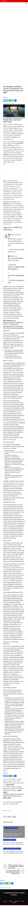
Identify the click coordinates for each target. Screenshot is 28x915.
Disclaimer (16, 901)
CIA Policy (22, 901)
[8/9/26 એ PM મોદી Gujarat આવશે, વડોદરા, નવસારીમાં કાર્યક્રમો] (14, 832)
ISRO (5, 816)
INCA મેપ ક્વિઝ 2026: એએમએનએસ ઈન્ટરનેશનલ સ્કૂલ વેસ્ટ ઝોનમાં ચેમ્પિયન (13, 843)
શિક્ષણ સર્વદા (13, 839)
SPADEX (14, 816)
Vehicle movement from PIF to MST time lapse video (13, 327)
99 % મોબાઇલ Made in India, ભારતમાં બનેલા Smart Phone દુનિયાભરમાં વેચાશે (13, 852)
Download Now (13, 804)
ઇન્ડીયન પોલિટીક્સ (8, 827)
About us (5, 901)
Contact (10, 901)
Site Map (14, 902)
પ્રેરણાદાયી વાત (12, 848)
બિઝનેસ (18, 848)
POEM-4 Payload (13, 322)
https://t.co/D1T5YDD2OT (15, 258)
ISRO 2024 (9, 816)
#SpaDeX (13, 269)
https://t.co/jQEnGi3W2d (15, 267)
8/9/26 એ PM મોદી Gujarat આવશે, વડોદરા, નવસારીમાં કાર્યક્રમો (13, 834)
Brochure (21, 322)
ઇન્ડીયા (5, 848)
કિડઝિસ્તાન (6, 839)
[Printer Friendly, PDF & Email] (9, 103)
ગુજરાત (15, 827)
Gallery (22, 328)
